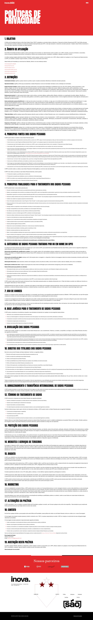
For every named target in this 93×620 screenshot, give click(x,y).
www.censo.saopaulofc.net (11, 71)
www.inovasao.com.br (10, 67)
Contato (57, 594)
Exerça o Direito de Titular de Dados (49, 533)
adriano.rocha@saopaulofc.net (14, 538)
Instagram (72, 594)
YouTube (66, 597)
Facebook (80, 594)
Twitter (64, 594)
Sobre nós (36, 594)
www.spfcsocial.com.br (10, 73)
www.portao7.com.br (9, 65)
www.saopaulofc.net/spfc (10, 63)
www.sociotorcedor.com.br (11, 69)
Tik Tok (78, 597)
